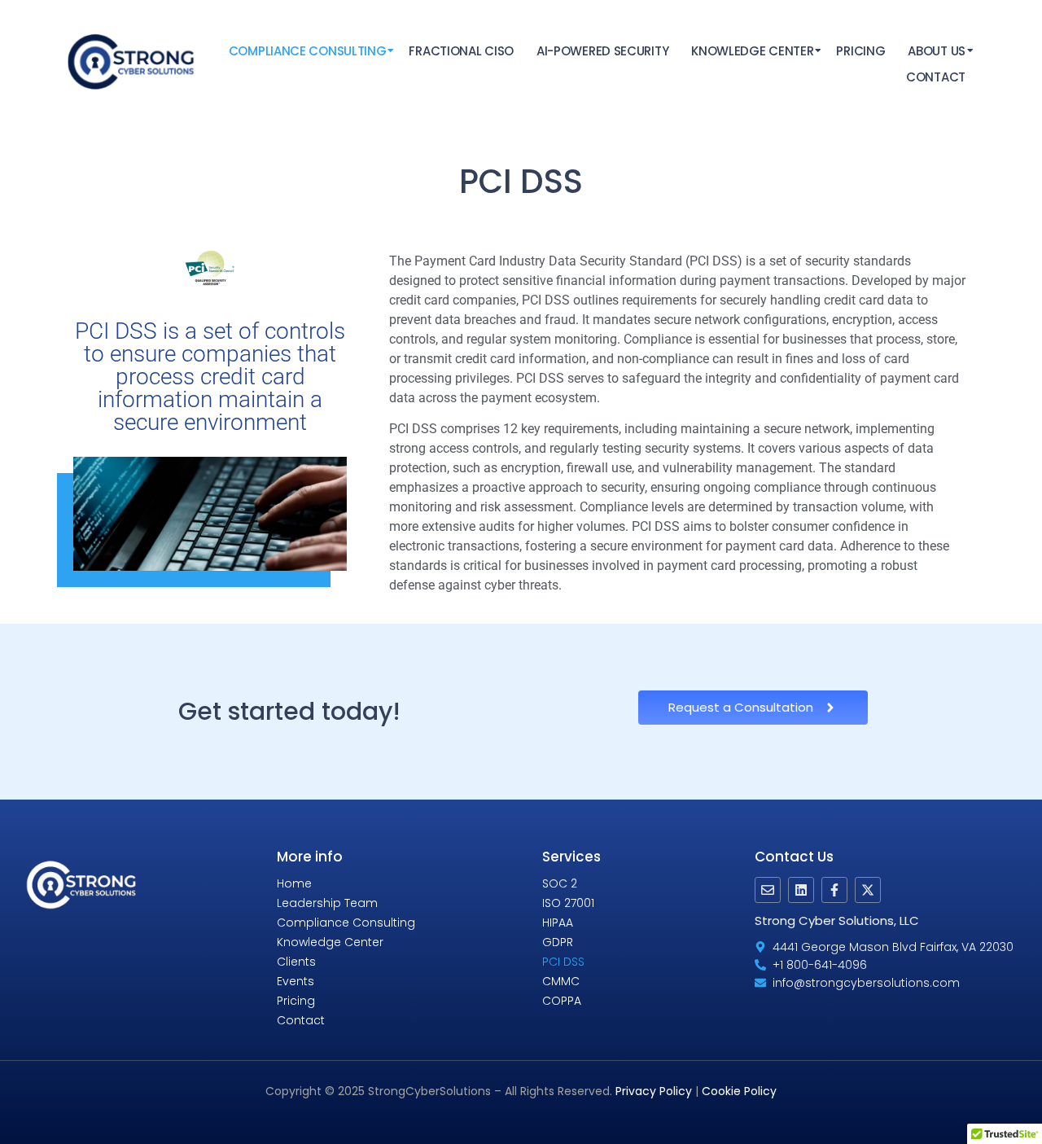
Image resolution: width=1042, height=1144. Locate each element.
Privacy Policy (653, 1091)
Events (295, 981)
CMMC (561, 981)
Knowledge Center (752, 50)
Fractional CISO (461, 50)
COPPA (561, 1001)
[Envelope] (768, 890)
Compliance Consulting (308, 50)
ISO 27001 (568, 903)
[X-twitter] (868, 890)
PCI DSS (563, 961)
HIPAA (557, 922)
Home (294, 883)
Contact (935, 76)
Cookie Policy (739, 1091)
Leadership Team (327, 903)
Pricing (860, 50)
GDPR (557, 942)
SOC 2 (559, 883)
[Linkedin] (801, 890)
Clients (296, 961)
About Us (936, 50)
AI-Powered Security (602, 50)
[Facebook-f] (834, 890)
